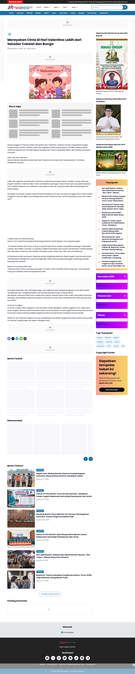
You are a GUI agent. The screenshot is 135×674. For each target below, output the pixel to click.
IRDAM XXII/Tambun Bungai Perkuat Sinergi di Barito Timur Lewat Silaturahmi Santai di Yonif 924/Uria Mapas (113, 198)
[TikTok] (76, 658)
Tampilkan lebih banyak (50, 594)
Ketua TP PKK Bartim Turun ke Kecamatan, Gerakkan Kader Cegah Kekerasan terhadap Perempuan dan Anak (64, 495)
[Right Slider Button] (91, 459)
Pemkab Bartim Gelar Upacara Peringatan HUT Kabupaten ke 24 (112, 239)
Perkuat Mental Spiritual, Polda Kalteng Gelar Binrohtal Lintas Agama (112, 231)
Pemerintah (92, 13)
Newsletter (104, 13)
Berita (46, 7)
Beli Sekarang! (112, 390)
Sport (74, 7)
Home (39, 7)
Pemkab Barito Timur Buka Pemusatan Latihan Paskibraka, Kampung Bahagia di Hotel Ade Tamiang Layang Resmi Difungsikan (113, 255)
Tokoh (72, 13)
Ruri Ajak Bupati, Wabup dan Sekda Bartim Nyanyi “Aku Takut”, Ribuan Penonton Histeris (63, 556)
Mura (54, 13)
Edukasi (81, 13)
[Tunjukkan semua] (125, 276)
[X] (13, 338)
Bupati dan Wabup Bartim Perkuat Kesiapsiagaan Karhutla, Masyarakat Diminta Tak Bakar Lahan (86, 2)
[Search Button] (125, 7)
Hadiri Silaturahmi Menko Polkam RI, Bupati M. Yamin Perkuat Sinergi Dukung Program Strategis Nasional (113, 247)
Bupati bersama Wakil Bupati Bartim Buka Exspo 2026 (113, 215)
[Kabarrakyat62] (20, 7)
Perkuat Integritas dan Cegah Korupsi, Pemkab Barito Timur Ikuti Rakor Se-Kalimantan (114, 263)
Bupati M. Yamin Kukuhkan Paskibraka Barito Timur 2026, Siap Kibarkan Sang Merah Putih (64, 576)
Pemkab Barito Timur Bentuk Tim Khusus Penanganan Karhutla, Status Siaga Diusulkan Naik (62, 515)
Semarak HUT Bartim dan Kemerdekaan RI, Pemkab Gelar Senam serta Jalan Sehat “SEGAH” (113, 207)
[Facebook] (9, 338)
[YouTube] (65, 658)
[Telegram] (17, 338)
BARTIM (29, 13)
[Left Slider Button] (86, 459)
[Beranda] (9, 34)
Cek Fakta (63, 13)
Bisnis (56, 7)
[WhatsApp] (21, 338)
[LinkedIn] (82, 658)
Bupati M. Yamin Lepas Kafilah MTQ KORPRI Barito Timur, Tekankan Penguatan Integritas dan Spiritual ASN (113, 223)
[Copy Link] (25, 338)
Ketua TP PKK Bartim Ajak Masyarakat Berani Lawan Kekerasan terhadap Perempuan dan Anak (61, 535)
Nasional (20, 13)
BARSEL (38, 13)
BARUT (46, 13)
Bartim (40, 470)
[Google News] (70, 658)
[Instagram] (59, 658)
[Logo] (67, 642)
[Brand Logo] (67, 632)
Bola (64, 7)
